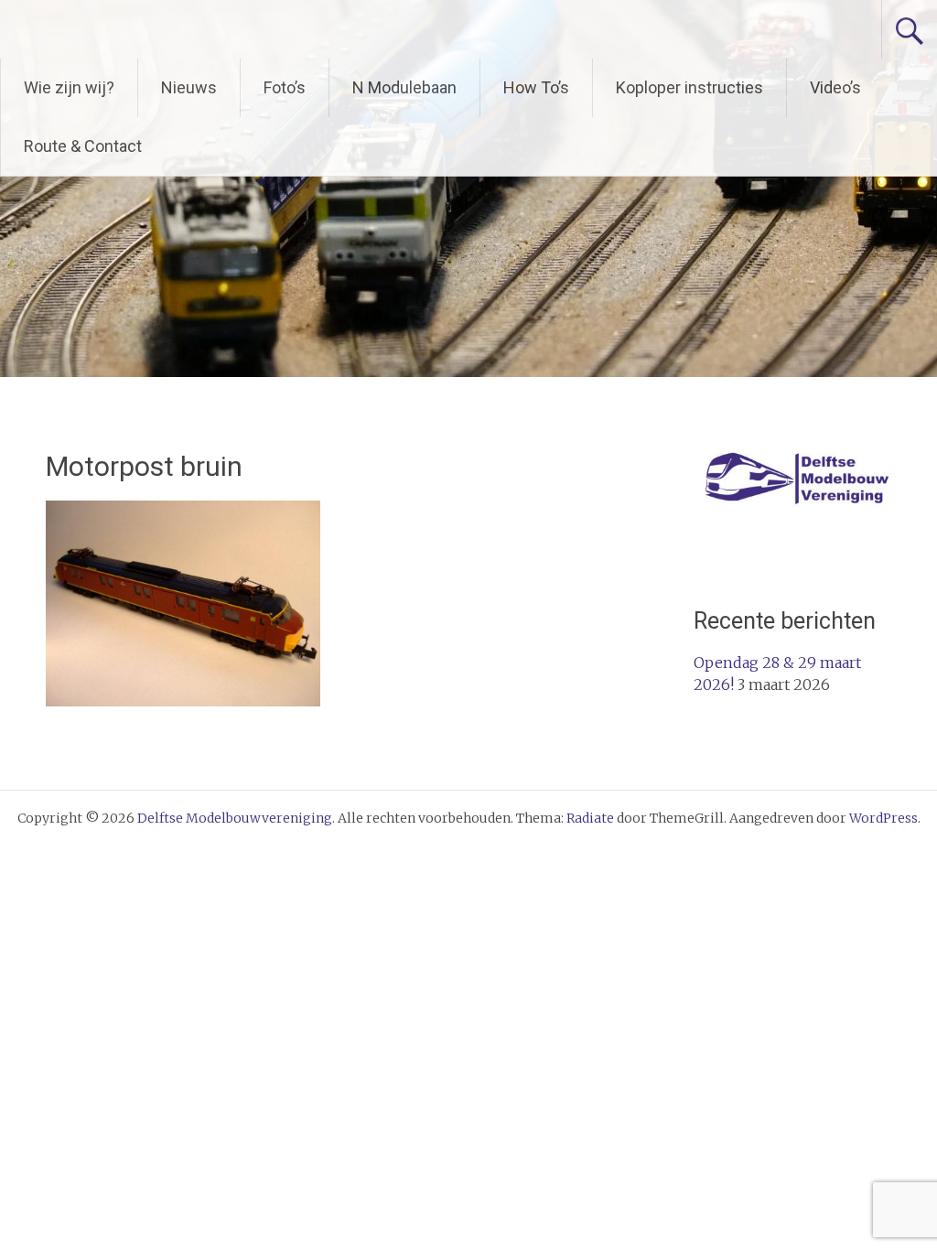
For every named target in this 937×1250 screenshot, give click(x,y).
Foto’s (285, 87)
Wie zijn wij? (69, 87)
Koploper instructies (689, 87)
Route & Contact (83, 146)
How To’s (536, 87)
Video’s (835, 87)
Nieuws (189, 87)
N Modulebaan (404, 87)
